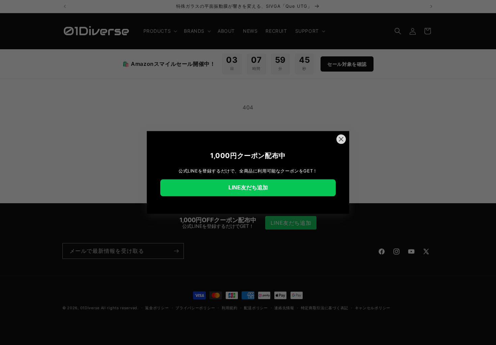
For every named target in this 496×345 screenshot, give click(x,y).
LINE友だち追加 (248, 187)
